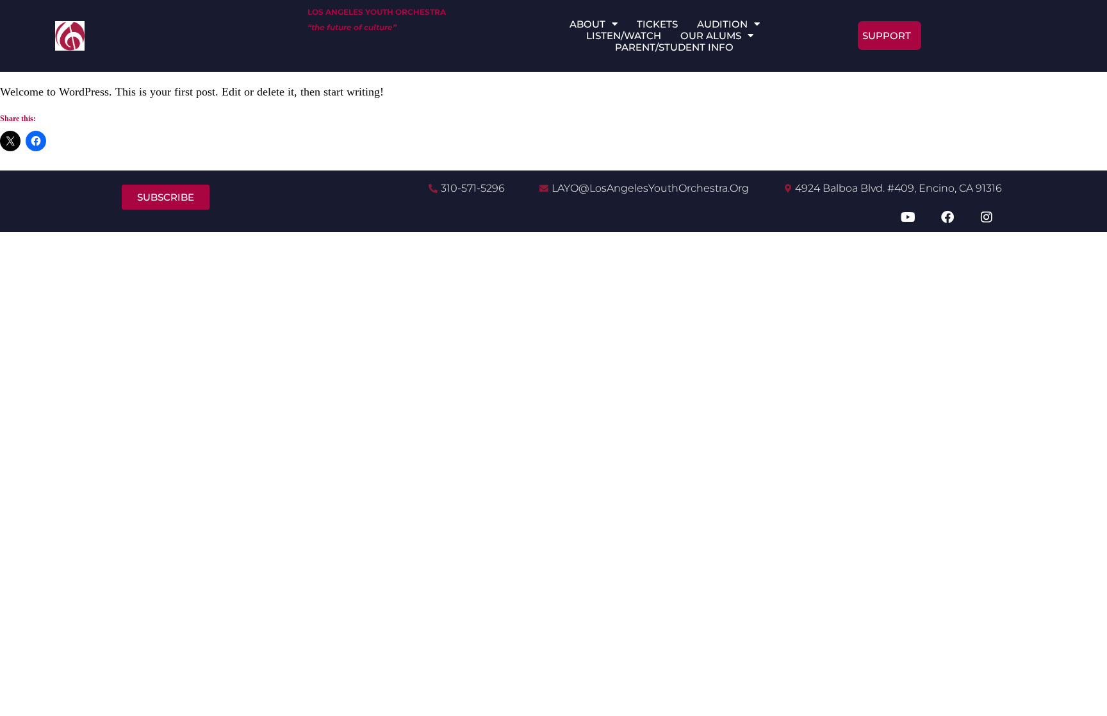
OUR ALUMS (710, 36)
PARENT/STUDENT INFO (674, 47)
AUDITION (722, 24)
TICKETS (657, 24)
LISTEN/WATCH (623, 36)
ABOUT (587, 24)
